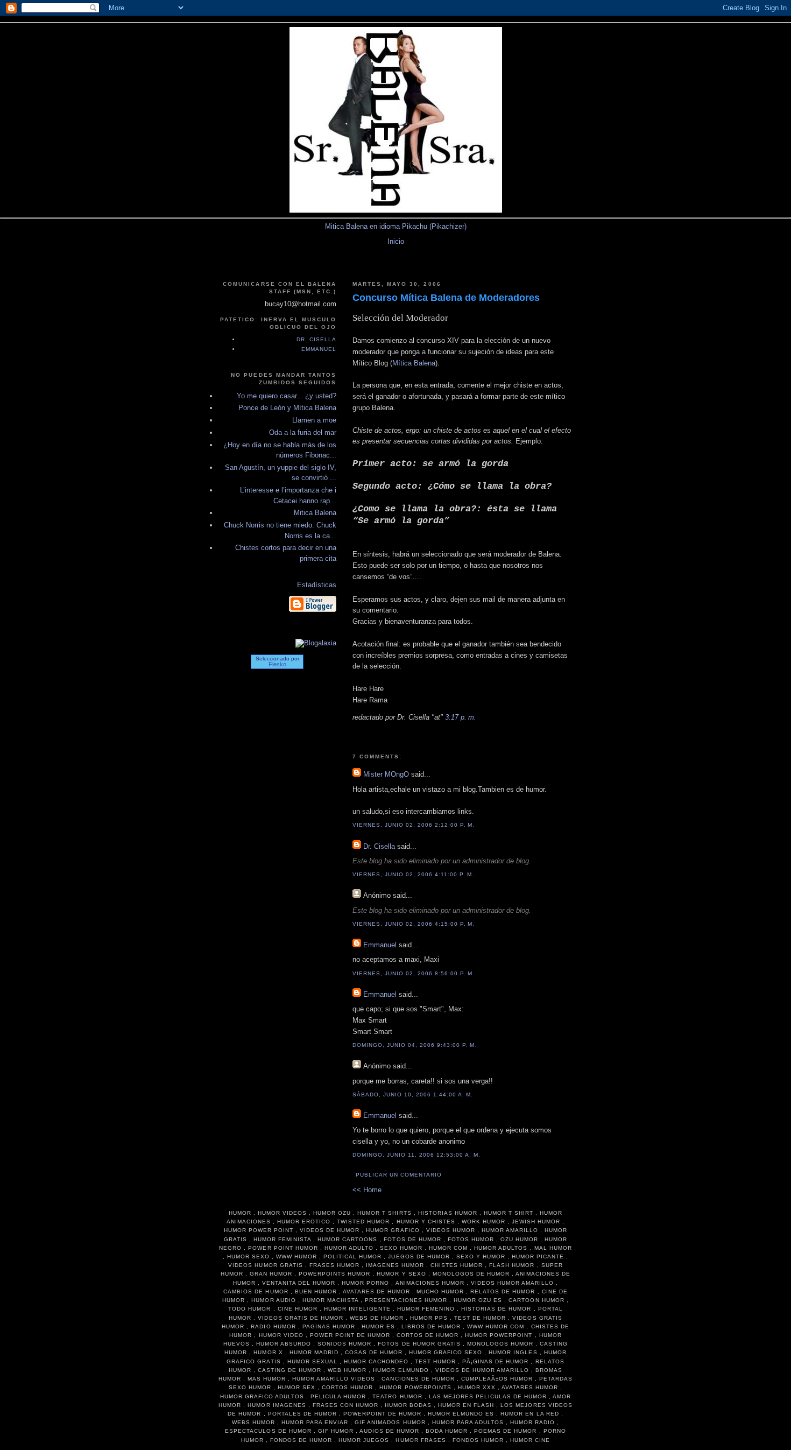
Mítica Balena (413, 363)
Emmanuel (380, 945)
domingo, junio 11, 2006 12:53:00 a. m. (416, 1155)
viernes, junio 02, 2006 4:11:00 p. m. (413, 874)
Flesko (277, 664)
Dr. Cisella (379, 846)
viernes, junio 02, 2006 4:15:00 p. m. (413, 924)
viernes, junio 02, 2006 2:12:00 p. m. (413, 825)
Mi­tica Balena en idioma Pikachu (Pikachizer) (396, 226)
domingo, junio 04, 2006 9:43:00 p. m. (414, 1045)
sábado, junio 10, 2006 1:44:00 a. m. (413, 1094)
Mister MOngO (386, 774)
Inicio (395, 241)
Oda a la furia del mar (302, 432)
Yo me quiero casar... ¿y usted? (286, 396)
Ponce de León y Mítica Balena (287, 408)
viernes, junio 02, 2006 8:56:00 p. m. (413, 973)
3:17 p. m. (460, 717)
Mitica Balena (315, 513)
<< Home (367, 1190)
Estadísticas (316, 585)
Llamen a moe (314, 420)
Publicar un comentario (399, 1175)
